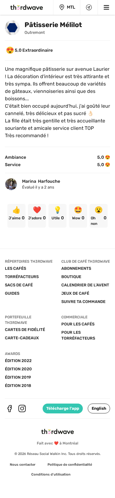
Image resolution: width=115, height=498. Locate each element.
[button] (99, 408)
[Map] (89, 7)
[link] (16, 216)
